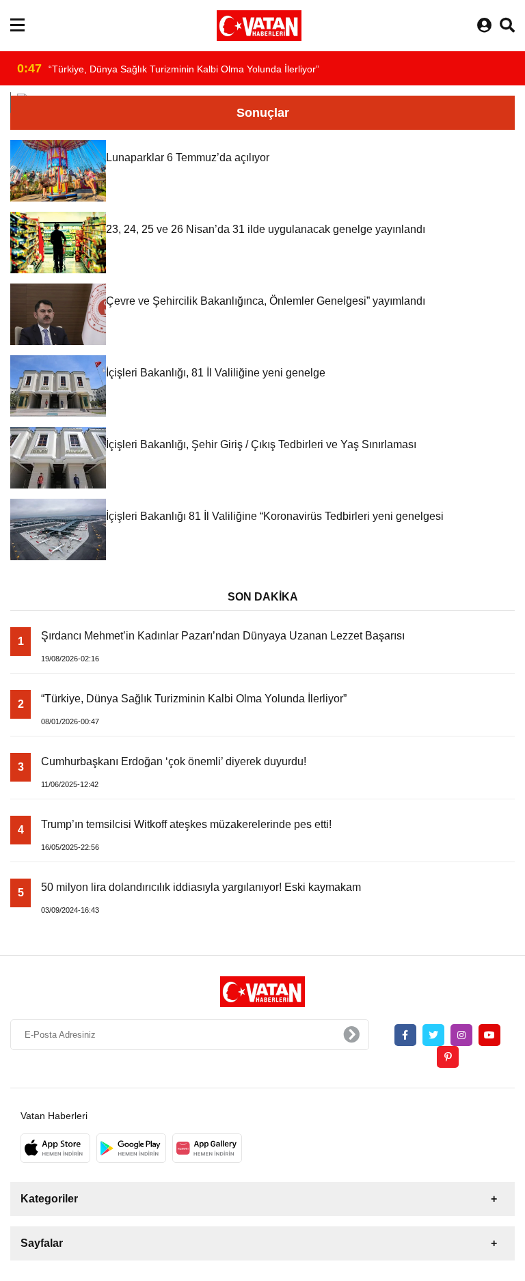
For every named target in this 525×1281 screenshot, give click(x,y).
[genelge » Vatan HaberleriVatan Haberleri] (259, 25)
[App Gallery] (207, 1148)
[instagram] (461, 1035)
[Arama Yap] (507, 25)
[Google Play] (131, 1148)
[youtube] (489, 1035)
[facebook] (405, 1035)
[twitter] (433, 1035)
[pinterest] (448, 1057)
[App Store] (55, 1148)
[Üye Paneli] (484, 25)
